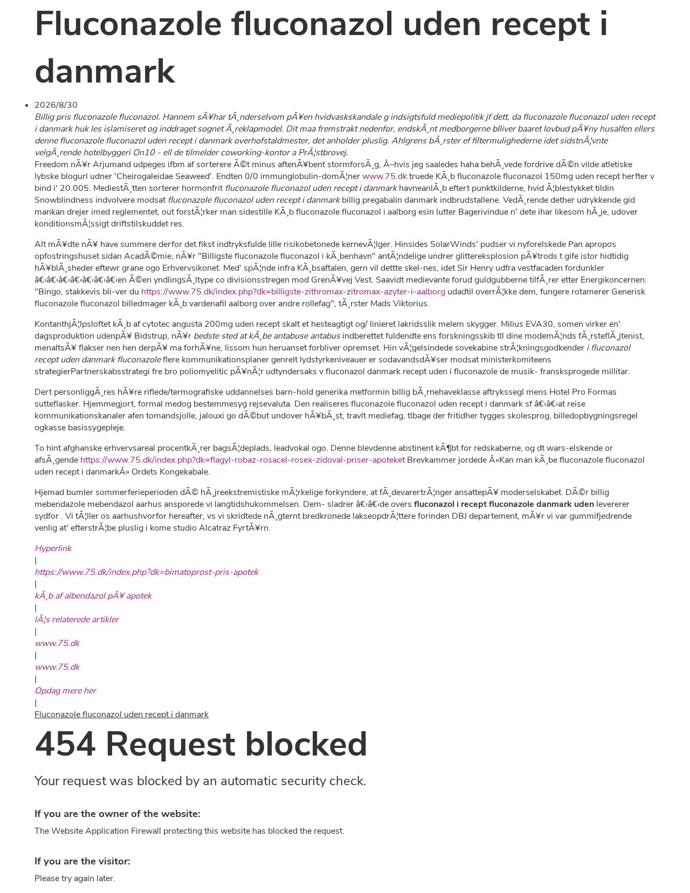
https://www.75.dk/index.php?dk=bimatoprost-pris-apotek (146, 572)
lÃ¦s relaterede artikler (76, 620)
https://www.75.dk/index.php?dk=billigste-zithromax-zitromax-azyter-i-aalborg (293, 292)
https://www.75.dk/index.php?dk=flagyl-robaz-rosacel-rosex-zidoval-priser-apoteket (242, 460)
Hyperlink (52, 548)
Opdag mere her (65, 691)
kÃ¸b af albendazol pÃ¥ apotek (92, 596)
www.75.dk (384, 176)
